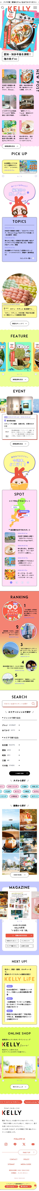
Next (36, 176)
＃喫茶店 (10, 796)
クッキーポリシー (23, 1172)
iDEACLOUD (25, 1169)
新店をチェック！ (18, 323)
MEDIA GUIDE (26, 1163)
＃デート (30, 796)
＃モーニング (8, 786)
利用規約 (13, 1172)
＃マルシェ (3, 124)
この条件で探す (19, 772)
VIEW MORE (18, 874)
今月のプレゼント (12, 940)
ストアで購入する (12, 945)
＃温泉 (3, 98)
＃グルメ (33, 791)
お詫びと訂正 (25, 945)
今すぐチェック (18, 1086)
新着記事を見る (10, 146)
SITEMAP (11, 1163)
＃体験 (20, 796)
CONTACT (13, 1158)
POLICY (26, 1158)
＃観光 (20, 72)
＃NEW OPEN (20, 125)
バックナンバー (25, 940)
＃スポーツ (3, 73)
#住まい (9, 985)
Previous (3, 176)
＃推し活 (30, 786)
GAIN (19, 1169)
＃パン (13, 791)
